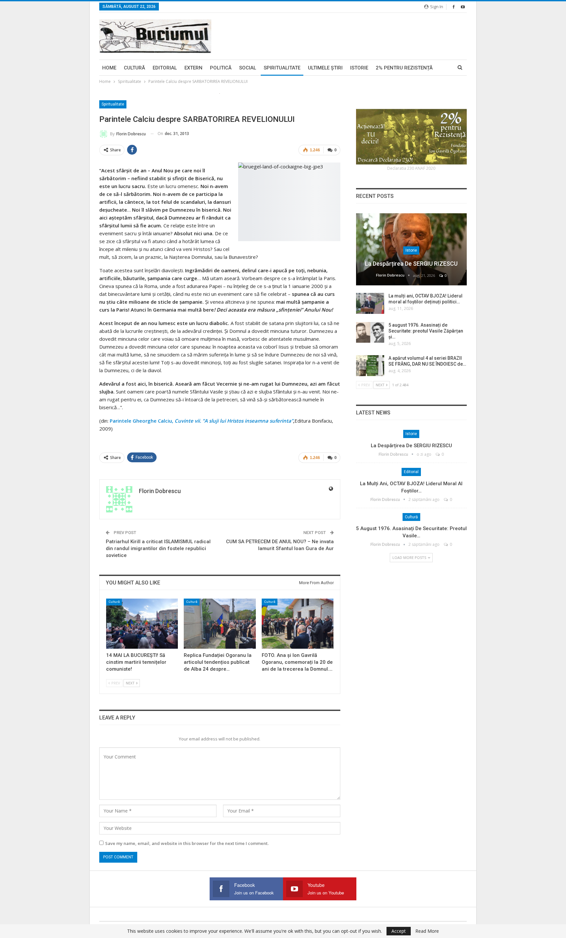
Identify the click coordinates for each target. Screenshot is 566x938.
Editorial (165, 68)
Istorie (359, 68)
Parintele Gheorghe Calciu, (201, 420)
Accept (398, 931)
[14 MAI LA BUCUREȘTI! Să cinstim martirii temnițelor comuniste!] (142, 624)
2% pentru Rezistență (404, 68)
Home (109, 68)
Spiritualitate (282, 68)
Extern (193, 68)
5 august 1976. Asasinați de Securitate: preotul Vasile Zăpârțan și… (425, 330)
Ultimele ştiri (325, 68)
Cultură (134, 68)
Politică (221, 68)
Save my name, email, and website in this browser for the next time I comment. (187, 843)
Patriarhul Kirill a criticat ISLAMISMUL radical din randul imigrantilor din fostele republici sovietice (158, 548)
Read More (427, 931)
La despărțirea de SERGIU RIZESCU (411, 263)
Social (247, 68)
